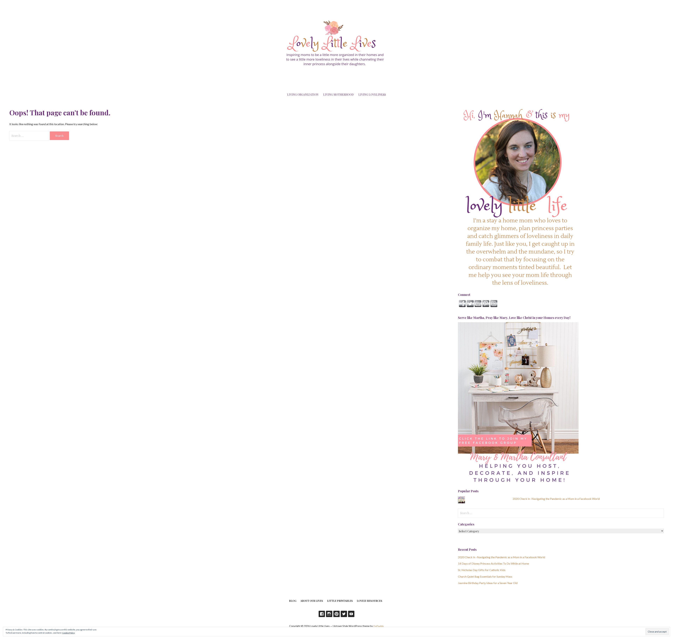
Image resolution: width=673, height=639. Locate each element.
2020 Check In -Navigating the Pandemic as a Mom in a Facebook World (556, 498)
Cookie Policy (68, 632)
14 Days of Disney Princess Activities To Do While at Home (493, 563)
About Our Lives (311, 600)
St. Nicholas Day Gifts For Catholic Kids (481, 570)
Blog (292, 600)
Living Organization (302, 94)
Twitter (344, 614)
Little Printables (340, 600)
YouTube (351, 614)
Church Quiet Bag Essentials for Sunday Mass (485, 576)
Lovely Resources (369, 600)
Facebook (322, 614)
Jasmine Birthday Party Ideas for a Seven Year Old (488, 583)
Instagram (329, 614)
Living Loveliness (372, 94)
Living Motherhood (338, 94)
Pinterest (336, 614)
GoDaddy (378, 626)
